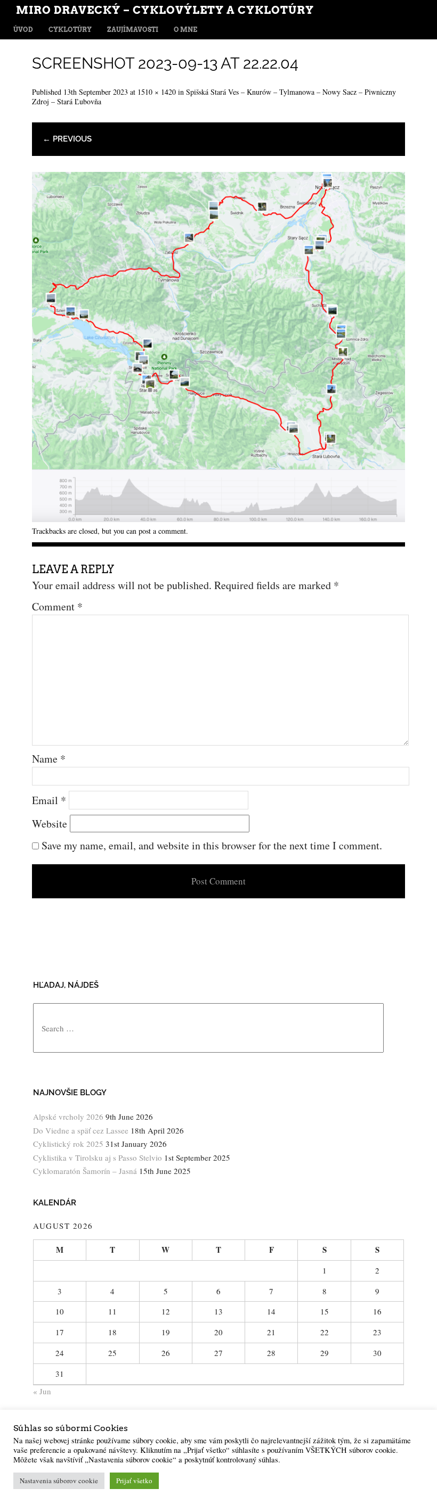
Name (49, 758)
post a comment (162, 531)
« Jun (42, 1391)
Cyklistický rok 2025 (68, 1143)
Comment (57, 606)
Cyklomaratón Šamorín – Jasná (85, 1170)
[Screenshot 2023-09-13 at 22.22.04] (218, 518)
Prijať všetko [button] (134, 1480)
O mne (185, 30)
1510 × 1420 (156, 92)
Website (49, 823)
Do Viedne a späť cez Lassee (80, 1130)
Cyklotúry (70, 30)
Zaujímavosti (132, 30)
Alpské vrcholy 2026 (68, 1116)
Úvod (23, 30)
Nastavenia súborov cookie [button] (59, 1480)
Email (49, 800)
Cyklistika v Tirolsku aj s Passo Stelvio (97, 1157)
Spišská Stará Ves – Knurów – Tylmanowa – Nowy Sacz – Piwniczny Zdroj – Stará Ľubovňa (214, 96)
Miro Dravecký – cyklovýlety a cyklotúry (165, 10)
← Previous (67, 139)
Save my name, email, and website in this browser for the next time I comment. (212, 845)
